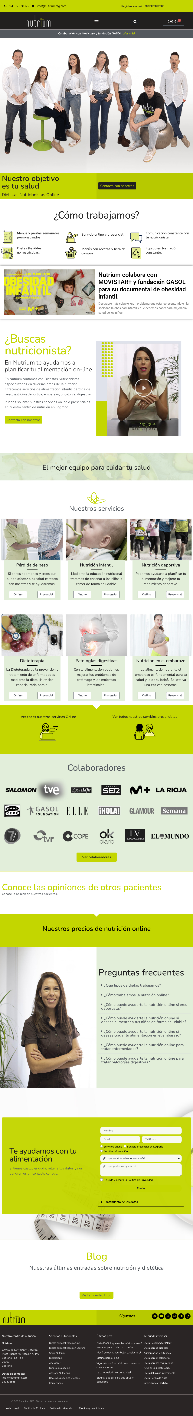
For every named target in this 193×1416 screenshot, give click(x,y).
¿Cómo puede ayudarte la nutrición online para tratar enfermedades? (142, 1046)
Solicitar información (115, 1151)
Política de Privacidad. (140, 1180)
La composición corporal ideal (113, 1372)
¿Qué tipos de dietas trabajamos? (132, 985)
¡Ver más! (129, 33)
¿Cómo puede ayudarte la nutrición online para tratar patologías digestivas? (142, 1060)
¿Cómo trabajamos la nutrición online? (136, 995)
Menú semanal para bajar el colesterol (118, 1352)
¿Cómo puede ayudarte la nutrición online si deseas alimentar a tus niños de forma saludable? (143, 1020)
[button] (96, 21)
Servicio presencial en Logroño (145, 1146)
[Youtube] (161, 1316)
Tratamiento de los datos (121, 1202)
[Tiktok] (188, 1316)
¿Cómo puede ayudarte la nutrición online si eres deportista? (144, 1006)
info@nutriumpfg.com (15, 1378)
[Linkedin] (181, 1316)
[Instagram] (168, 1316)
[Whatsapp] (174, 1316)
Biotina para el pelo (107, 1358)
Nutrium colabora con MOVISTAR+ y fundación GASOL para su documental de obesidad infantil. (142, 285)
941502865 (8, 1381)
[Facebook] (155, 1316)
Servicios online (112, 1146)
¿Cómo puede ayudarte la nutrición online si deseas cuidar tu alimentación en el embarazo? (141, 1033)
